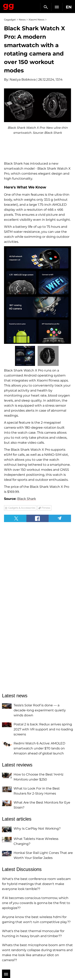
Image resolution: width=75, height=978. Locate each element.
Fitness (46, 507)
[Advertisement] (38, 550)
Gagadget (8, 6)
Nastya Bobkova (23, 79)
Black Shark (26, 499)
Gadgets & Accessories (21, 507)
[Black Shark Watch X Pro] (37, 295)
